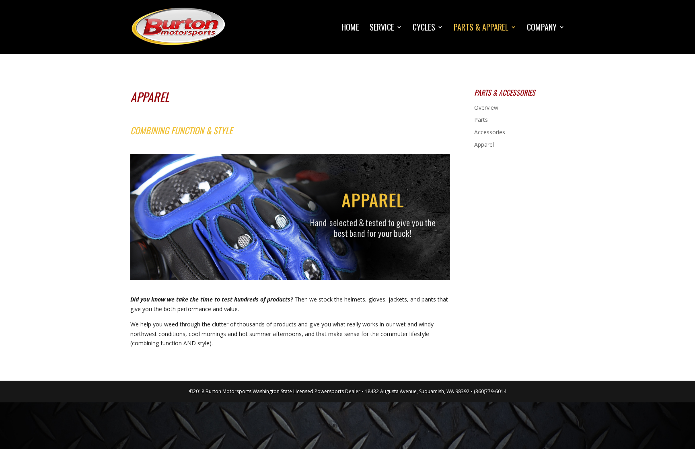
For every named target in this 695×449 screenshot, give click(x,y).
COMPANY (542, 28)
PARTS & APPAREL (481, 28)
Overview (486, 107)
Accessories (489, 132)
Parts (481, 119)
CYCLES (424, 28)
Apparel (484, 144)
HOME (350, 28)
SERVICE (382, 28)
